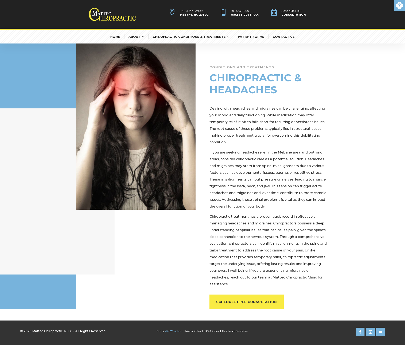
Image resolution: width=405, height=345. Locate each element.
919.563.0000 (240, 10)
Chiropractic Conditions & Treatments (189, 37)
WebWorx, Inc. (173, 331)
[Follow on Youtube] (380, 332)
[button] (399, 5)
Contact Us (284, 37)
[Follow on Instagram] (370, 332)
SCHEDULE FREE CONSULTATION (246, 302)
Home (115, 37)
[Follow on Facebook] (360, 332)
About (134, 37)
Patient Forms (251, 37)
